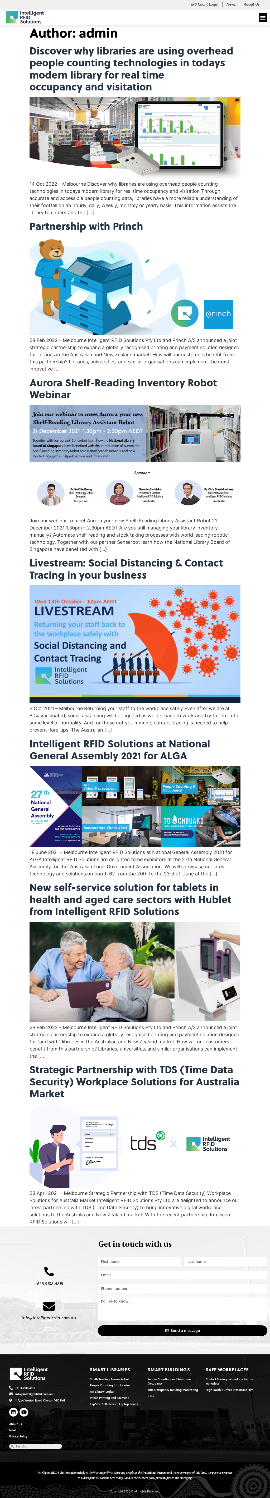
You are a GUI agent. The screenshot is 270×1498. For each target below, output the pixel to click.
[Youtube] (24, 1412)
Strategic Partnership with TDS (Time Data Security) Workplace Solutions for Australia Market (134, 1081)
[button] (263, 17)
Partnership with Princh (86, 225)
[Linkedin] (13, 1412)
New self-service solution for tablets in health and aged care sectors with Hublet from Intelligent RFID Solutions (131, 898)
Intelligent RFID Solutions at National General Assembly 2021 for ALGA (120, 749)
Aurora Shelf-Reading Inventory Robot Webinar (123, 388)
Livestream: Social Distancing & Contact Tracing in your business (126, 568)
